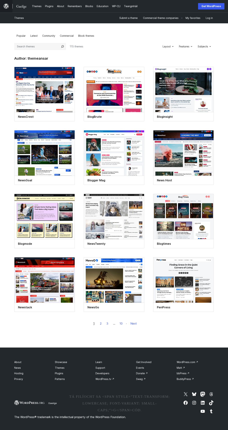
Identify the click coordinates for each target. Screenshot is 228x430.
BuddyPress (185, 378)
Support (100, 367)
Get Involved (143, 362)
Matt (181, 367)
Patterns (60, 378)
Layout (167, 46)
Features (184, 46)
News (17, 367)
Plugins (59, 373)
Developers (102, 373)
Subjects (203, 46)
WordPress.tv (104, 378)
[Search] (62, 46)
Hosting (18, 373)
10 (121, 323)
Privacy (18, 378)
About (17, 362)
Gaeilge (52, 403)
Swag (141, 378)
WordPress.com (187, 362)
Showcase (61, 362)
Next (133, 323)
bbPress (183, 373)
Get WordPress (211, 6)
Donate (142, 373)
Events (140, 367)
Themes (19, 17)
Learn (98, 362)
